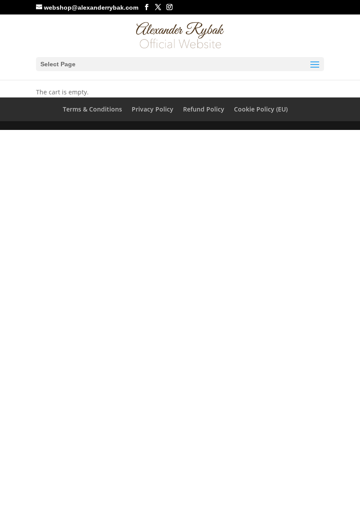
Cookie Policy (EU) (261, 109)
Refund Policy (203, 109)
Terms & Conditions (92, 109)
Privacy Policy (152, 109)
